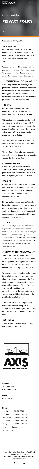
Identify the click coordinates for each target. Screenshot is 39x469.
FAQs (32, 452)
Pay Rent (27, 452)
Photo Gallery (12, 452)
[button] (33, 3)
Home (4, 15)
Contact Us (25, 454)
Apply (6, 452)
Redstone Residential (19, 458)
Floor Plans (20, 452)
